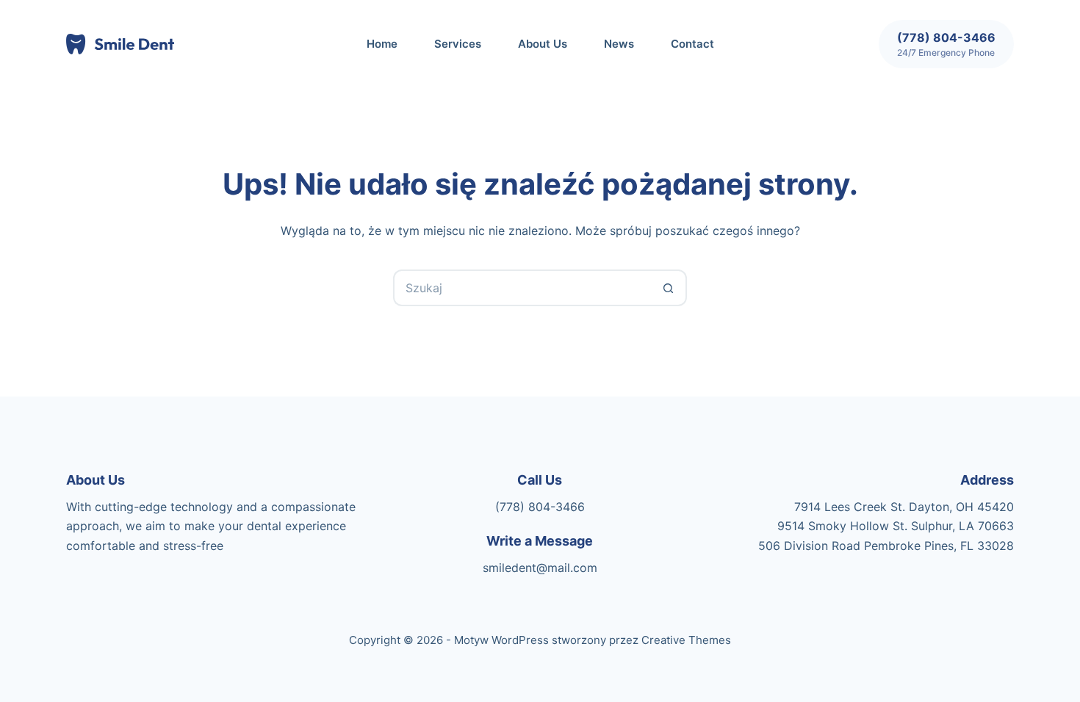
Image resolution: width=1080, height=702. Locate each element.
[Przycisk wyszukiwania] (668, 287)
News (619, 44)
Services (457, 44)
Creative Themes (686, 640)
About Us (542, 44)
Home (382, 44)
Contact (692, 44)
